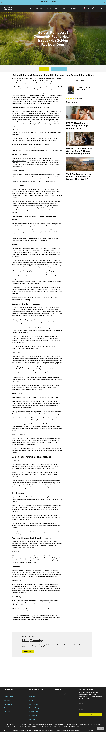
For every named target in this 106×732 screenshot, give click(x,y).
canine (46, 175)
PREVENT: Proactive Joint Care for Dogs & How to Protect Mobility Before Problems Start (79, 151)
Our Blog (32, 697)
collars (46, 560)
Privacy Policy (33, 715)
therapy (27, 181)
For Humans (8, 704)
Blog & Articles (9, 697)
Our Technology (34, 693)
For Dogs (7, 708)
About (6, 693)
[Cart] (101, 8)
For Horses (7, 700)
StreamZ (41, 560)
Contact (32, 719)
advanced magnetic (18, 181)
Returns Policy (33, 712)
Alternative (22, 206)
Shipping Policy (34, 708)
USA (87, 8)
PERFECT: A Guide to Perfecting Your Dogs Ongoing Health (77, 125)
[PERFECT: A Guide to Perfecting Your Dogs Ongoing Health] (80, 113)
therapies (29, 206)
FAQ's (31, 700)
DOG (37, 560)
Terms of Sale (33, 704)
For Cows (7, 712)
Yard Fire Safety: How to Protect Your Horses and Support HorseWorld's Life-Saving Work (80, 177)
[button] (32, 8)
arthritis (51, 175)
